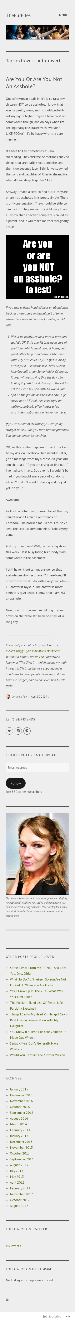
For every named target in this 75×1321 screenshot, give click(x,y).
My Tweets (13, 1246)
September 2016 (22, 1112)
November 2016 (21, 1101)
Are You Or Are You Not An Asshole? (34, 82)
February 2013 (20, 1188)
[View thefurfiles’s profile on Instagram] (18, 731)
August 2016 (19, 1118)
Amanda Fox (19, 696)
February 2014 (20, 1130)
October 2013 (20, 1153)
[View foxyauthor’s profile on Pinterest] (27, 731)
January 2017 (19, 1089)
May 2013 (17, 1176)
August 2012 (19, 1206)
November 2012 (21, 1194)
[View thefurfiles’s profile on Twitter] (9, 731)
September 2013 (22, 1159)
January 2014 (19, 1136)
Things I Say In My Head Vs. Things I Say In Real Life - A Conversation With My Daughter (39, 1020)
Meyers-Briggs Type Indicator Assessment (32, 651)
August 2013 (19, 1165)
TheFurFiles (18, 15)
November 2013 (21, 1147)
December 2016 (21, 1095)
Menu (63, 15)
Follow (16, 783)
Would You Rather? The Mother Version (37, 1055)
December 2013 (21, 1142)
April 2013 (17, 1182)
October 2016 (20, 1107)
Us (7, 1300)
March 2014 (18, 1124)
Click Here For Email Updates (33, 755)
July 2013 (16, 1171)
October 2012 (20, 1200)
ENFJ (42, 657)
